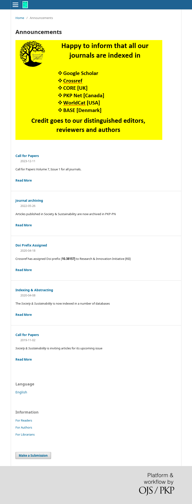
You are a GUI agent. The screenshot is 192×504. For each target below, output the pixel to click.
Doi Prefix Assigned (31, 245)
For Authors (23, 427)
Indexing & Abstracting (34, 290)
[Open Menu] (15, 4)
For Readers (23, 420)
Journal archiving (29, 200)
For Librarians (25, 434)
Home (19, 18)
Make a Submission (33, 455)
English (21, 392)
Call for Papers (27, 155)
